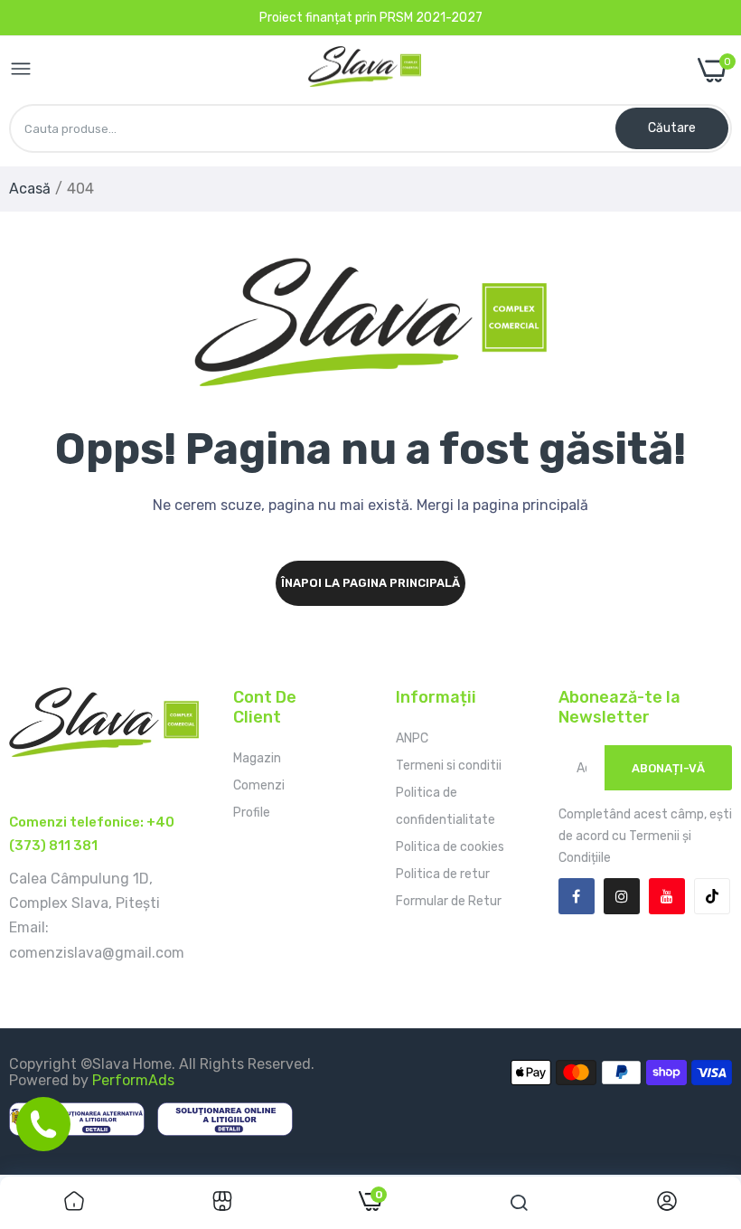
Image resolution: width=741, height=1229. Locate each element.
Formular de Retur (449, 901)
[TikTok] (712, 896)
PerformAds (133, 1080)
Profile (251, 812)
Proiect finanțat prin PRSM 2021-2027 (371, 17)
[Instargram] (622, 896)
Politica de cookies (450, 847)
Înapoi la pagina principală (370, 583)
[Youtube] (667, 896)
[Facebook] (576, 896)
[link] (74, 1202)
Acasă (30, 188)
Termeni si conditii (449, 765)
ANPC (412, 738)
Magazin (257, 758)
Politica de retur (443, 874)
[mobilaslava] (364, 70)
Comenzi (259, 785)
